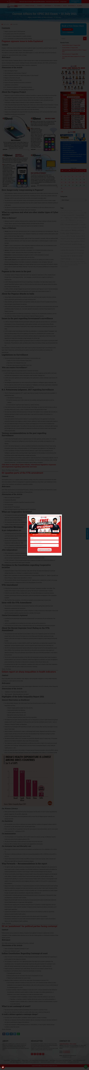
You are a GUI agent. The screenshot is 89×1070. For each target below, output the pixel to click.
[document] (44, 535)
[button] (59, 516)
